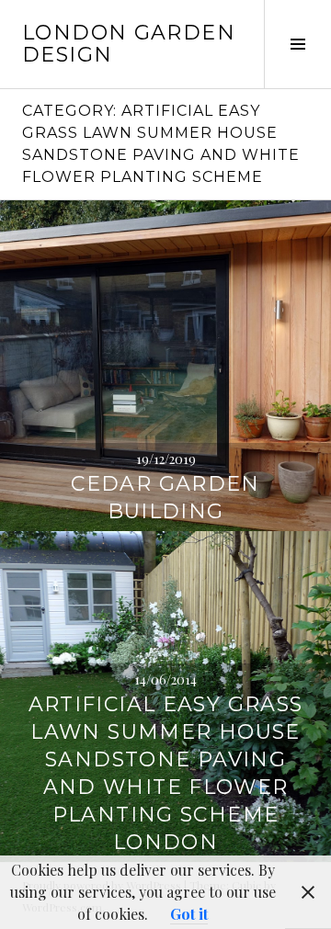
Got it (189, 913)
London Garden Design (128, 43)
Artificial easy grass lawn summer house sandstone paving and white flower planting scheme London (166, 773)
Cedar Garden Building (165, 497)
